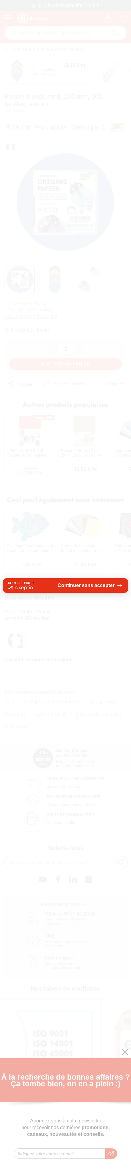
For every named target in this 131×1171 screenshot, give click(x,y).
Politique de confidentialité (37, 607)
